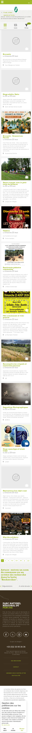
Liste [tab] (5, 28)
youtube (26, 634)
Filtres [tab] (26, 28)
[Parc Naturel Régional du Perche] (16, 9)
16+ (12, 560)
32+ (17, 560)
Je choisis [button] (13, 729)
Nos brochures (16, 660)
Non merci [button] (5, 729)
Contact (16, 667)
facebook (6, 634)
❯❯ (28, 560)
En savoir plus (6, 725)
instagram (19, 634)
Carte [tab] (15, 28)
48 (21, 560)
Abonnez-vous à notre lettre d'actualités (16, 674)
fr (29, 3)
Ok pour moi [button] (21, 729)
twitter (12, 634)
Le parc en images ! (16, 641)
